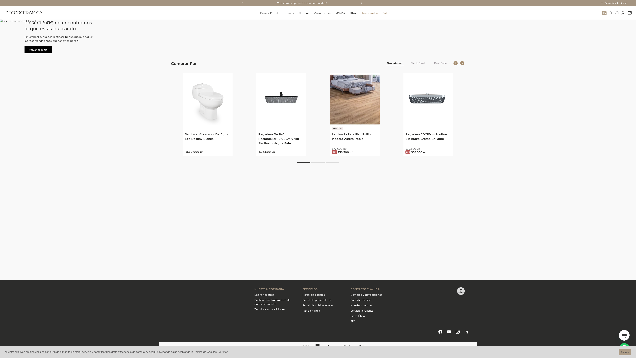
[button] (613, 3)
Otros (353, 12)
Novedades (370, 12)
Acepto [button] (625, 352)
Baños (290, 12)
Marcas (340, 13)
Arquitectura (322, 12)
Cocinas (304, 12)
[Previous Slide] (242, 3)
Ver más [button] (223, 352)
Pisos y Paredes (270, 12)
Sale (385, 12)
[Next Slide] (361, 3)
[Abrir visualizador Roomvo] (604, 13)
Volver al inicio (38, 49)
